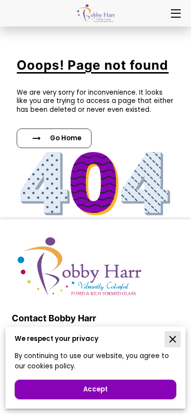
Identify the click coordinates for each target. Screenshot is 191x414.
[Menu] (175, 13)
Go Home (65, 138)
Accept (95, 389)
